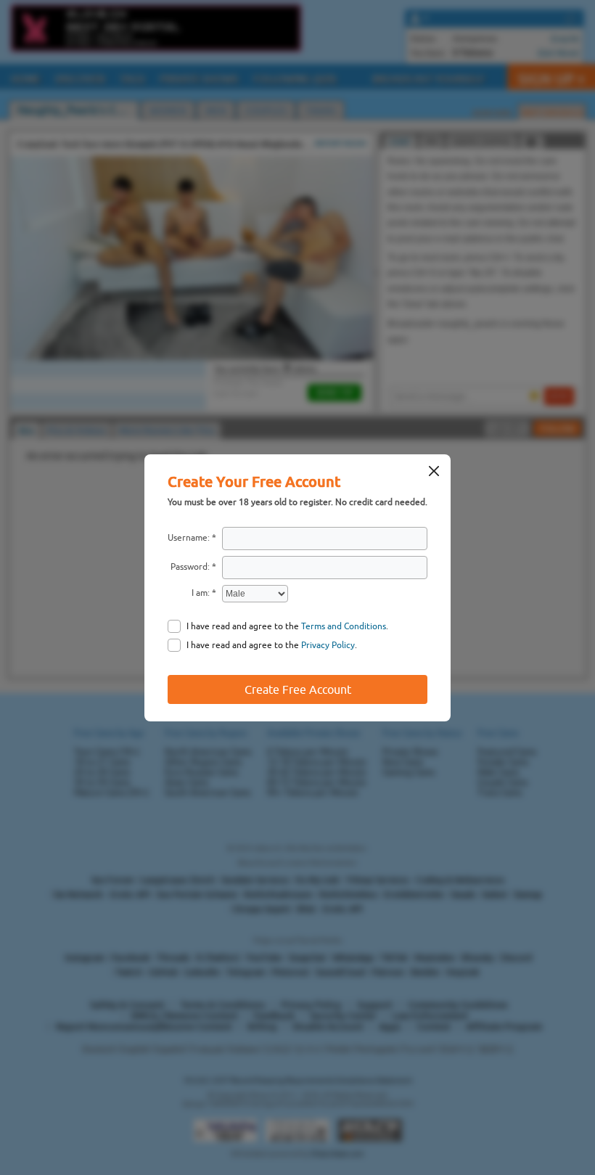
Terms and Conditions (343, 626)
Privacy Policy (328, 645)
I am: (201, 593)
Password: (190, 567)
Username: (189, 538)
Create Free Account (298, 689)
